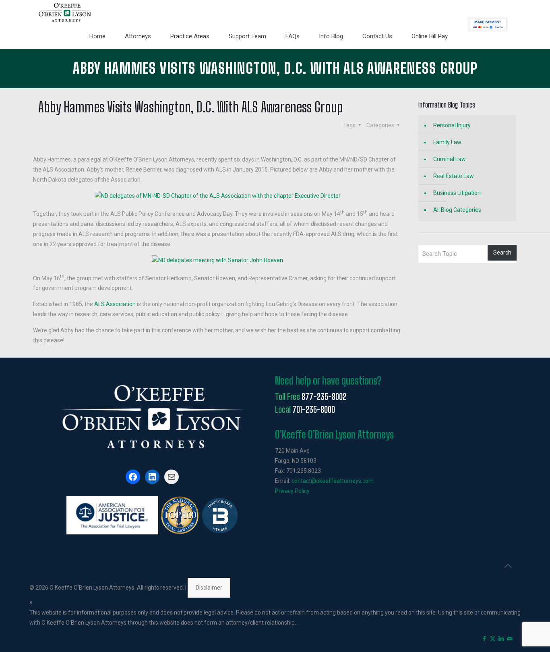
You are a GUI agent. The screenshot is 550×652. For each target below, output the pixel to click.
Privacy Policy (292, 491)
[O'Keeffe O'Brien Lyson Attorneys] (65, 12)
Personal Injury (452, 125)
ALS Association (115, 304)
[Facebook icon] (484, 638)
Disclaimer (209, 587)
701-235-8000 (313, 409)
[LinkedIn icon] (501, 638)
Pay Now (487, 24)
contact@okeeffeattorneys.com (333, 481)
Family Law (447, 142)
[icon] (510, 638)
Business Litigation (457, 193)
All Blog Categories (457, 210)
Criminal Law (449, 159)
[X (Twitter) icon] (493, 638)
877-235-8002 (324, 396)
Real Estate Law (453, 176)
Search (502, 252)
